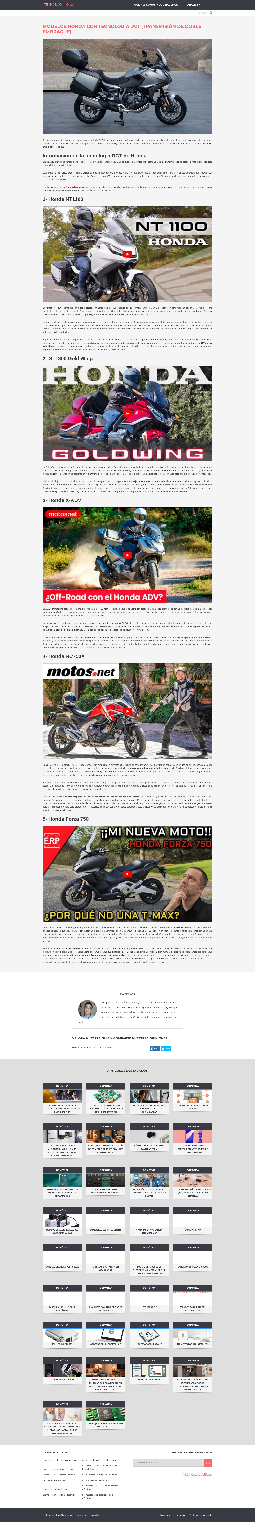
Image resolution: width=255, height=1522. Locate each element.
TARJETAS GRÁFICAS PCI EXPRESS (62, 1266)
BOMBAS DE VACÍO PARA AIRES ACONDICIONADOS (62, 1231)
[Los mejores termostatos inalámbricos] (192, 1335)
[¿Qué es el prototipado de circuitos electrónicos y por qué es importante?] (105, 1096)
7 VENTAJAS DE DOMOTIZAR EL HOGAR (192, 1107)
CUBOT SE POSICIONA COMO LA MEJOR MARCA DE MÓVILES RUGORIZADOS (62, 1193)
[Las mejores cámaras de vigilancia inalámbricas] (149, 1220)
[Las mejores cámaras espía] (192, 1220)
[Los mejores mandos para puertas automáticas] (192, 1298)
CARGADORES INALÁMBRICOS (193, 1266)
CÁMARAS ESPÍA (192, 1229)
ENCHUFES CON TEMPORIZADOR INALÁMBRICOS (105, 1309)
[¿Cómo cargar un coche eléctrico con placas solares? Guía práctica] (62, 1096)
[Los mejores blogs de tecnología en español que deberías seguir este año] (149, 1257)
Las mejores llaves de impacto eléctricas (99, 1474)
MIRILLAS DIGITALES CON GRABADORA (106, 1268)
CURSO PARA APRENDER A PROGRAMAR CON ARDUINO (105, 1191)
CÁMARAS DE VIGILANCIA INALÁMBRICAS (149, 1231)
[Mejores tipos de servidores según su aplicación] (149, 1370)
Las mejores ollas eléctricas (54, 1480)
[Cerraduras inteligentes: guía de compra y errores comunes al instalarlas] (105, 1136)
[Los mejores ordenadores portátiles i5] (105, 1335)
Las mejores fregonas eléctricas (95, 1480)
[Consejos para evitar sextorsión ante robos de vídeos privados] (192, 1136)
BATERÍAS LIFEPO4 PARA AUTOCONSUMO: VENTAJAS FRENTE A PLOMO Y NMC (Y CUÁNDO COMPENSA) (62, 1150)
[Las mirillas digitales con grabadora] (105, 1257)
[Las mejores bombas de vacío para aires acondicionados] (62, 1220)
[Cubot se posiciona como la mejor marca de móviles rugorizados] (62, 1180)
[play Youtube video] (127, 254)
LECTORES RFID (149, 1307)
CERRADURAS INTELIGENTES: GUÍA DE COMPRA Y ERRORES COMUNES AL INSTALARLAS (105, 1149)
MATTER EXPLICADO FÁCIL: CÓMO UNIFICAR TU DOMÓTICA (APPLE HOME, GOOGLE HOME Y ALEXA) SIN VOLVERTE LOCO (105, 1384)
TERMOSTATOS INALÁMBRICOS (193, 1344)
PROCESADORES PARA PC (149, 1344)
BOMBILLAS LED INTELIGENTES (105, 1229)
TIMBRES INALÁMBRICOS (62, 1379)
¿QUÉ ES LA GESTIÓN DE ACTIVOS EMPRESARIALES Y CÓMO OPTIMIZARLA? (149, 1108)
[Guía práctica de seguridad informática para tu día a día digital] (149, 1180)
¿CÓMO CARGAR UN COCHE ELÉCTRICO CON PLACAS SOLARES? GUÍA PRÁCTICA (62, 1108)
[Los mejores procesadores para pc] (149, 1335)
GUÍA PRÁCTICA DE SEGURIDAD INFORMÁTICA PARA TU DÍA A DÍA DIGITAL (149, 1193)
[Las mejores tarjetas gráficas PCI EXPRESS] (62, 1257)
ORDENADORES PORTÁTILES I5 (105, 1344)
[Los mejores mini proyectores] (62, 1335)
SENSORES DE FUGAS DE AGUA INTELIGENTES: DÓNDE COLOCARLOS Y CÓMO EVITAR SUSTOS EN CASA (192, 1384)
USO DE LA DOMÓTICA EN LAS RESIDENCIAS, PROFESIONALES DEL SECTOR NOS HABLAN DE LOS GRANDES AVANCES (62, 1428)
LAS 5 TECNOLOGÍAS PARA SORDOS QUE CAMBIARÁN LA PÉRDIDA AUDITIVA (193, 1193)
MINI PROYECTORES (62, 1344)
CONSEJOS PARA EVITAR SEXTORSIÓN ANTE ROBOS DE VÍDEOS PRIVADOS (193, 1149)
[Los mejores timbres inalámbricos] (62, 1370)
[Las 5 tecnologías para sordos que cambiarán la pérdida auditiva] (192, 1180)
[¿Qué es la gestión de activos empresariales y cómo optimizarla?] (149, 1096)
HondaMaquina (74, 186)
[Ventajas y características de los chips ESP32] (105, 1414)
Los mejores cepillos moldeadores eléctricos (62, 1460)
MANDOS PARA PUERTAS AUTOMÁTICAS (192, 1309)
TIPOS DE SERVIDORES (149, 1379)
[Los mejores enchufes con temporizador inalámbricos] (105, 1298)
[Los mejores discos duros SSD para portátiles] (62, 1298)
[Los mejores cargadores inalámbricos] (192, 1257)
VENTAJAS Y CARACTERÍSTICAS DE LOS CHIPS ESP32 (106, 1425)
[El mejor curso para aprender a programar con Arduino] (105, 1180)
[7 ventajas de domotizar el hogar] (192, 1096)
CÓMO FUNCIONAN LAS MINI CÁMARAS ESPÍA (149, 1147)
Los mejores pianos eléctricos (55, 1489)
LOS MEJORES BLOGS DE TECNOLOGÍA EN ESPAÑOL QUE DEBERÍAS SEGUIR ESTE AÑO (149, 1270)
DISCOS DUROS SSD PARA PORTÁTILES (62, 1309)
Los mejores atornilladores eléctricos (59, 1474)
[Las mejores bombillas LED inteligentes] (105, 1220)
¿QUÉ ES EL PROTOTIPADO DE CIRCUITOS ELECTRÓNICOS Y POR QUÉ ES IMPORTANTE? (106, 1108)
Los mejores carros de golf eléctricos (58, 1469)
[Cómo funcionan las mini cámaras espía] (149, 1136)
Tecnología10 (58, 5)
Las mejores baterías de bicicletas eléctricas (101, 1460)
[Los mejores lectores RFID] (149, 1298)
